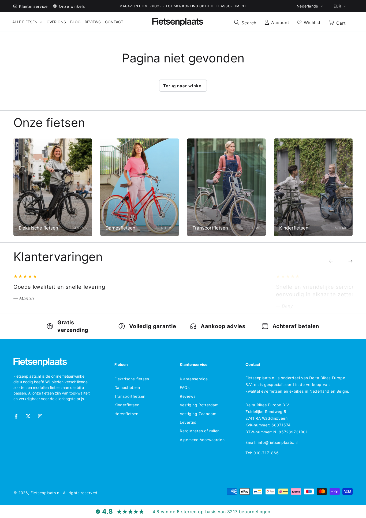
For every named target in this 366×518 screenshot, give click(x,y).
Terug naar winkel (183, 85)
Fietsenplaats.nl (46, 492)
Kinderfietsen (127, 405)
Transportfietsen (130, 396)
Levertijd (188, 422)
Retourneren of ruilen (200, 431)
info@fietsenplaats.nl (278, 442)
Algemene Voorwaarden (202, 439)
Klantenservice (194, 379)
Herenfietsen (126, 413)
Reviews (187, 396)
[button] (245, 22)
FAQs (184, 387)
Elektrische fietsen (131, 379)
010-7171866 (266, 453)
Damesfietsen (127, 387)
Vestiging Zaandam (198, 413)
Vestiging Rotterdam (199, 405)
